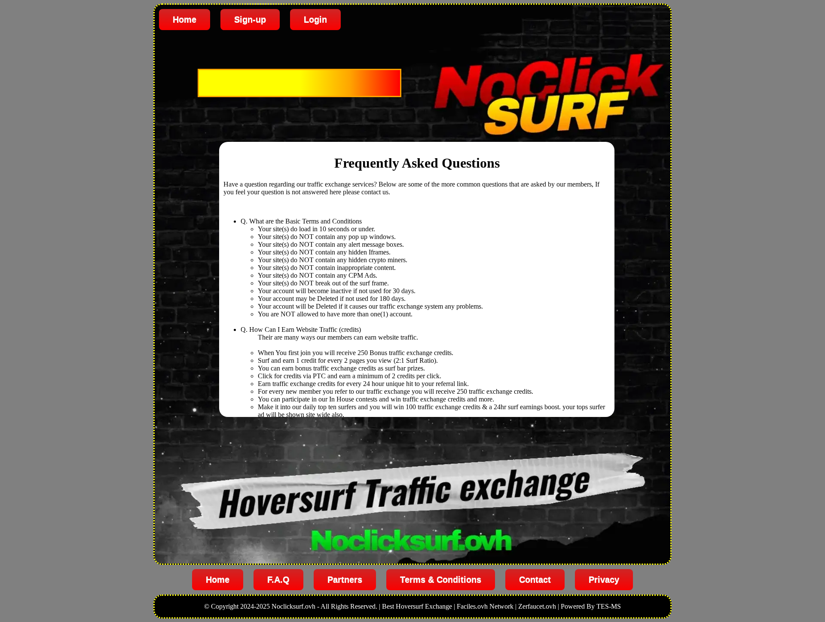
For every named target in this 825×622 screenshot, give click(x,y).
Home (184, 19)
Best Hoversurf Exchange (417, 606)
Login (315, 19)
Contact (535, 579)
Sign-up (250, 19)
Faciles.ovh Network (485, 606)
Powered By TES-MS (591, 606)
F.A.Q (278, 579)
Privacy (604, 579)
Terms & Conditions (440, 579)
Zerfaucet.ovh (537, 606)
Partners (344, 579)
